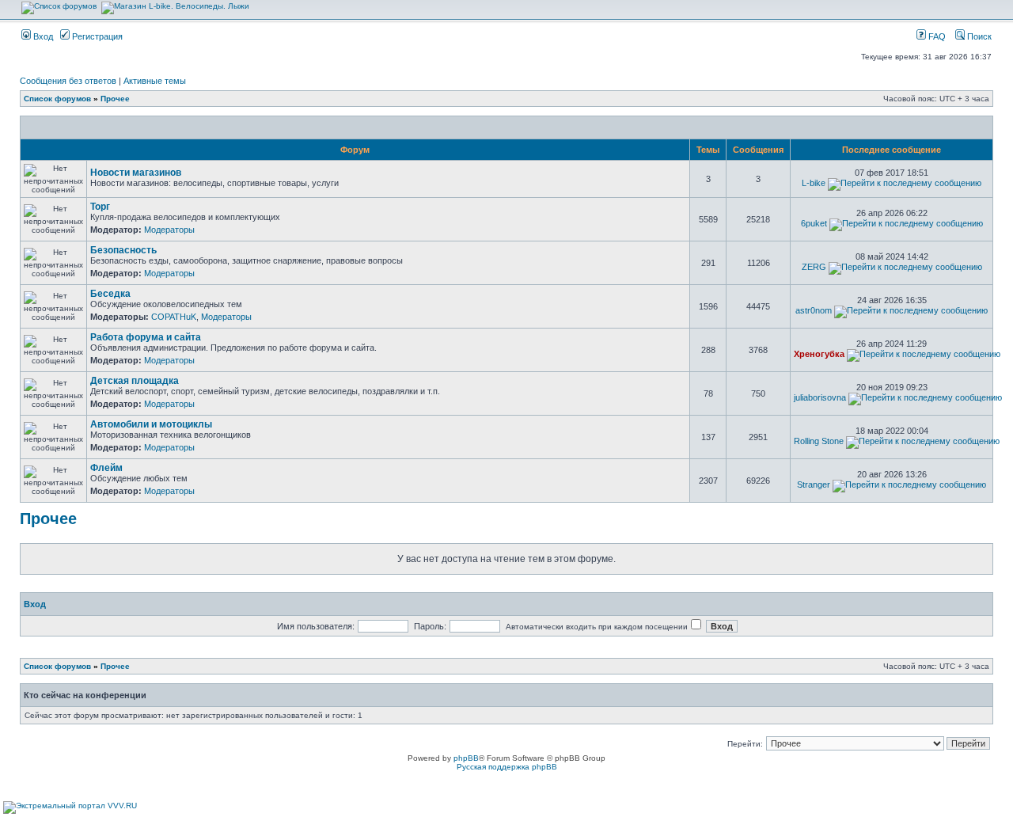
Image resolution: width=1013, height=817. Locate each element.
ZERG (814, 267)
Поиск (978, 36)
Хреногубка (819, 354)
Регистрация (96, 36)
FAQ (936, 36)
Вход (42, 36)
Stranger (813, 484)
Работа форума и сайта (145, 337)
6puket (814, 223)
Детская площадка (134, 380)
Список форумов (57, 98)
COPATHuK (173, 316)
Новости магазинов (135, 172)
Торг (100, 206)
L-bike (813, 183)
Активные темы (154, 81)
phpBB (466, 758)
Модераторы (169, 229)
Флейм (106, 467)
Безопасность (123, 250)
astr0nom (813, 310)
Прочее (115, 98)
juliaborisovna (820, 397)
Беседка (110, 293)
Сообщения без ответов (68, 81)
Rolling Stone (819, 441)
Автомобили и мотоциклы (151, 424)
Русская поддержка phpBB (507, 766)
